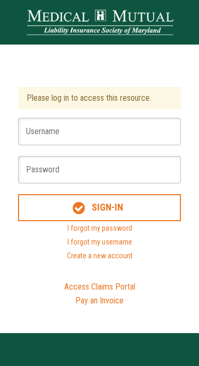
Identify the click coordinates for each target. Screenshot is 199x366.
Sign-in (107, 207)
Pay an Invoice (99, 300)
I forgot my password (99, 228)
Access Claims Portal (99, 287)
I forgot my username (99, 242)
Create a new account (100, 255)
